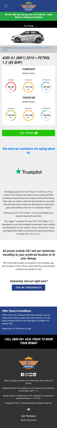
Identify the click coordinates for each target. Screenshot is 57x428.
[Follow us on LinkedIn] (34, 375)
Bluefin (23, 420)
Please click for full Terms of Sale (16, 329)
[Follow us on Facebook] (22, 375)
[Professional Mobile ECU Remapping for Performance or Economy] (28, 6)
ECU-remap (22, 48)
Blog (14, 381)
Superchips (31, 420)
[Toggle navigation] (6, 6)
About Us (8, 381)
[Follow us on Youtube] (30, 375)
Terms (42, 381)
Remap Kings (30, 403)
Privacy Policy (33, 381)
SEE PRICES (27, 133)
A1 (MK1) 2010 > (38, 48)
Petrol (48, 48)
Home (14, 48)
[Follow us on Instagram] (26, 375)
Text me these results (28, 287)
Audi (29, 48)
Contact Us (21, 381)
